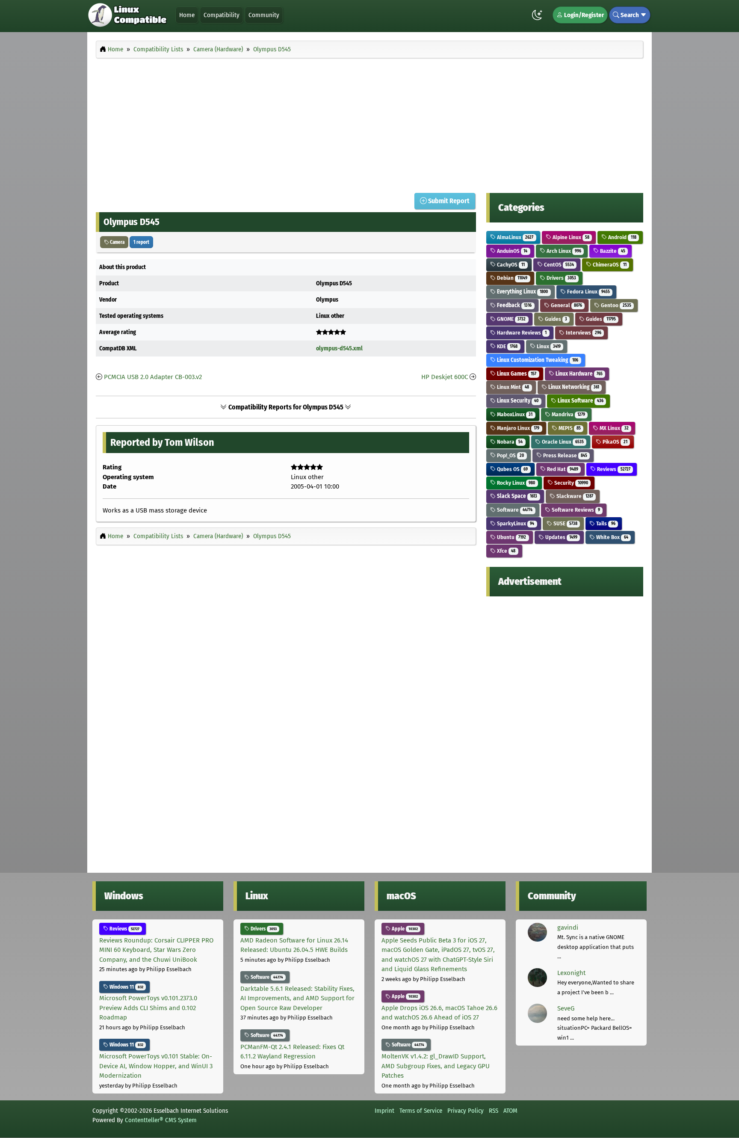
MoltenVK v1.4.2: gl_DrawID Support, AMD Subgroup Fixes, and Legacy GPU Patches (435, 1065)
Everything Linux (522, 291)
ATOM (510, 1110)
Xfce (505, 551)
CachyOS (510, 264)
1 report (141, 242)
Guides (555, 319)
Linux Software (579, 400)
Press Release (564, 455)
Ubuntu (511, 537)
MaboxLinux (514, 414)
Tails (605, 523)
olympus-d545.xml (339, 348)
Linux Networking (573, 387)
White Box (611, 537)
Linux (548, 346)
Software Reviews (575, 510)
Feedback (514, 305)
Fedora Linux (588, 291)
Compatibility (221, 15)
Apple (404, 929)
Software (514, 510)
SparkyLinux (515, 523)
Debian (511, 278)
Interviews (583, 332)
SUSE (564, 523)
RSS (493, 1110)
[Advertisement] (369, 123)
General (566, 305)
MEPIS (569, 428)
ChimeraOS (608, 264)
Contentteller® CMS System (161, 1120)
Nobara (509, 442)
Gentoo (615, 305)
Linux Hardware (578, 373)
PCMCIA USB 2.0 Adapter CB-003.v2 (153, 377)
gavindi (567, 927)
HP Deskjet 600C (444, 377)
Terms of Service (420, 1110)
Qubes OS (512, 469)
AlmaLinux (514, 237)
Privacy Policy (465, 1110)
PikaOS (614, 442)
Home (187, 15)
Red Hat (562, 469)
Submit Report (448, 201)
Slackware (574, 496)
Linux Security (517, 400)
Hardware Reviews (521, 332)
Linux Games (516, 373)
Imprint (384, 1110)
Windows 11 (125, 987)
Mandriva (567, 414)
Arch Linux (563, 251)
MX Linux (613, 428)
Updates (560, 537)
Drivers (560, 278)
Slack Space (516, 496)
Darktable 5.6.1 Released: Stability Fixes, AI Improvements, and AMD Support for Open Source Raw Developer (297, 998)
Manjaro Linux (517, 428)
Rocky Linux (515, 483)
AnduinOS (511, 251)
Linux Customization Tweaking (537, 360)
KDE (506, 346)
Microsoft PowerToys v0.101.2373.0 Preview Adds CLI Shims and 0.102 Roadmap (148, 1007)
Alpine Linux (570, 237)
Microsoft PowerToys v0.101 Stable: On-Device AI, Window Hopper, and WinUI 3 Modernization (156, 1065)
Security (570, 483)
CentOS (558, 264)
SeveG (565, 1008)
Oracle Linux (562, 442)
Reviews (613, 469)
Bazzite (612, 251)
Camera (116, 242)
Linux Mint (512, 387)
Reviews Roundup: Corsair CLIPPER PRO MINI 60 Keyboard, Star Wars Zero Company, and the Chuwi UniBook (156, 949)
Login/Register (583, 15)
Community (263, 15)
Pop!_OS (510, 455)
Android (621, 237)
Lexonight (571, 973)
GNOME (511, 319)
